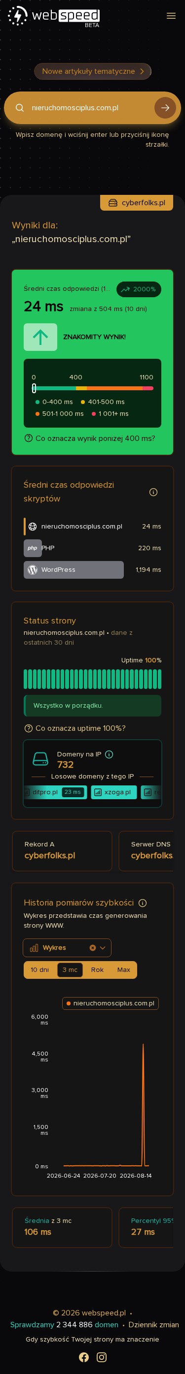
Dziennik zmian (154, 1325)
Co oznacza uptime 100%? (81, 728)
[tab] (39, 970)
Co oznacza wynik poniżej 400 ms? (95, 438)
